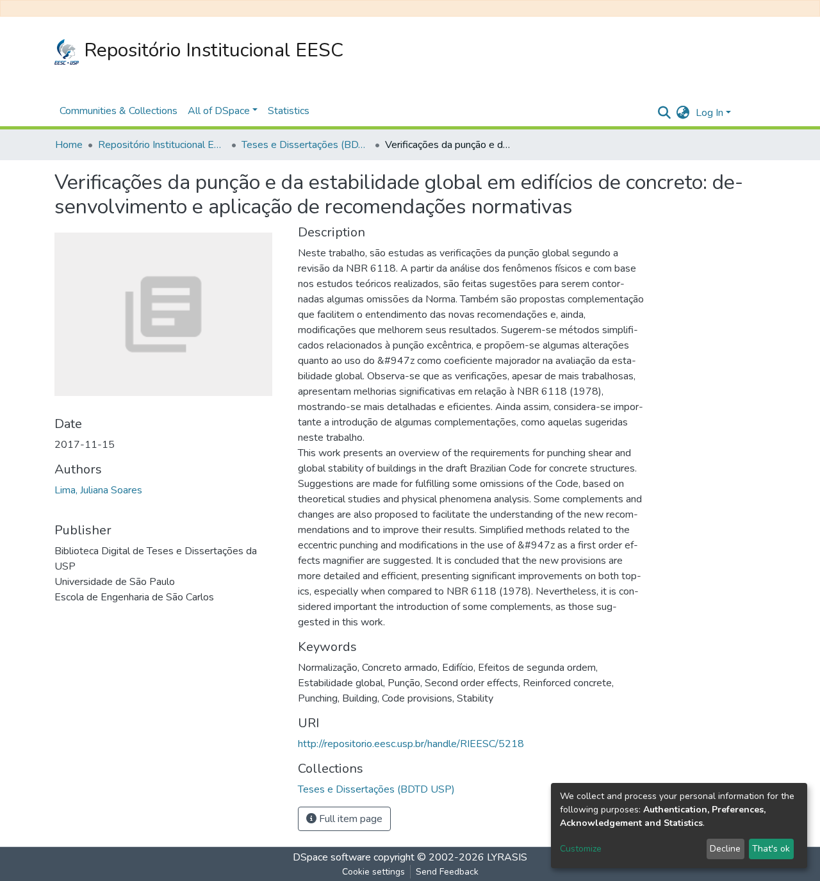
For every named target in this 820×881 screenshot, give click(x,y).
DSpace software (332, 857)
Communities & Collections (118, 111)
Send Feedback (447, 872)
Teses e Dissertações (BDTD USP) (306, 145)
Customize (581, 849)
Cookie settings (373, 872)
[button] (682, 112)
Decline (725, 849)
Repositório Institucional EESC (211, 50)
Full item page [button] (349, 819)
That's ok (771, 849)
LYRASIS (507, 857)
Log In (709, 113)
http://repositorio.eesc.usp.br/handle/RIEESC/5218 (411, 744)
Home (69, 145)
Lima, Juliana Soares (98, 490)
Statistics (288, 111)
